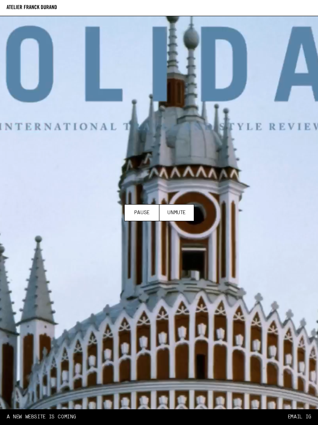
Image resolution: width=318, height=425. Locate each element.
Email (295, 417)
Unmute (176, 212)
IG (308, 417)
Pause (141, 212)
